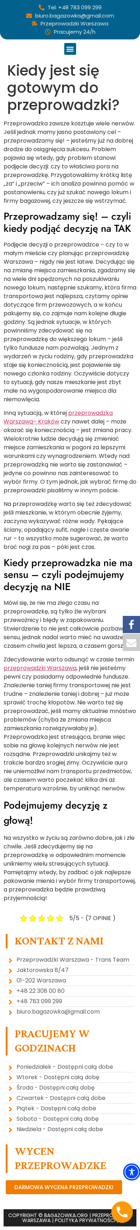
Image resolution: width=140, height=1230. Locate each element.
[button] (70, 49)
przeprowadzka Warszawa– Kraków (58, 417)
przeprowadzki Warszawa (40, 668)
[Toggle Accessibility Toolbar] (132, 1172)
